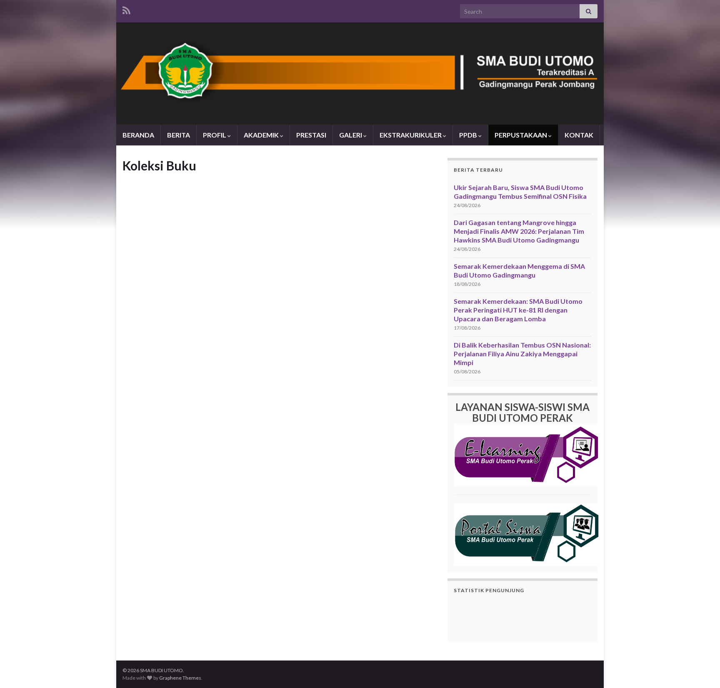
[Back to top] (701, 669)
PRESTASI (311, 135)
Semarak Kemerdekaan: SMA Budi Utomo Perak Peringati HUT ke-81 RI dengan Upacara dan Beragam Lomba (518, 310)
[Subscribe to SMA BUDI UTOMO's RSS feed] (126, 9)
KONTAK (579, 135)
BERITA (178, 135)
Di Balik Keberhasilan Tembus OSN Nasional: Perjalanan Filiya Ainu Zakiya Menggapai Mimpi (522, 353)
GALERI (351, 135)
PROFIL (215, 135)
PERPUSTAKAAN (521, 135)
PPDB (468, 135)
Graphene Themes (180, 678)
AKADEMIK (262, 135)
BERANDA (138, 135)
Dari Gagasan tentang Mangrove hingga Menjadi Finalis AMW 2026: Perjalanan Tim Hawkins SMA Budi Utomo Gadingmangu (519, 231)
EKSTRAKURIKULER (411, 135)
